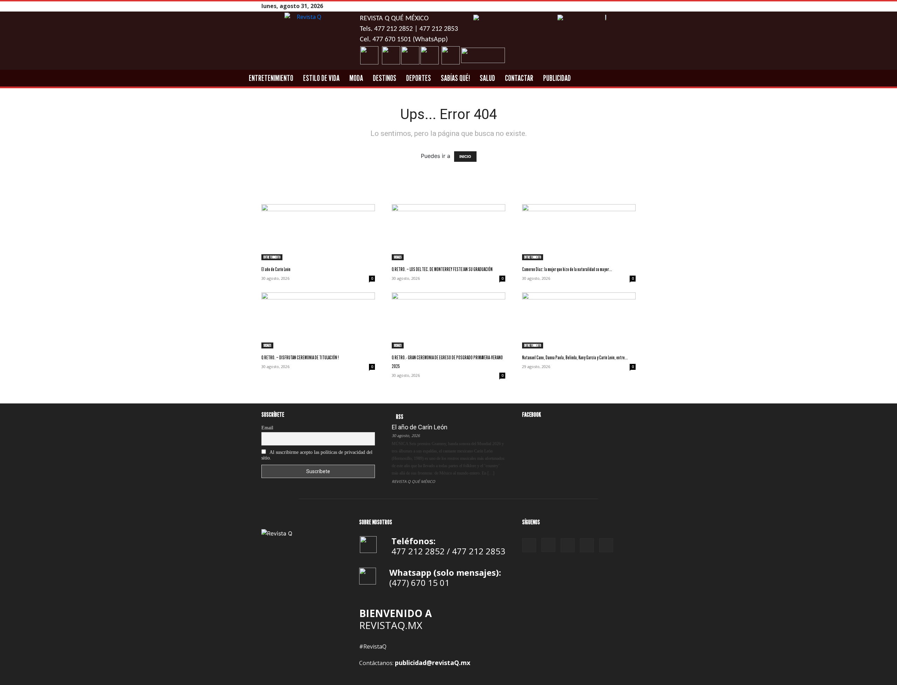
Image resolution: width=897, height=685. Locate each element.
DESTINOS (384, 78)
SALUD (487, 78)
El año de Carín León (275, 269)
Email (267, 427)
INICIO (465, 156)
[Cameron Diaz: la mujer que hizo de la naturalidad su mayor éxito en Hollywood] (579, 232)
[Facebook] (597, 6)
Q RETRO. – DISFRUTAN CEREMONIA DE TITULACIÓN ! (300, 357)
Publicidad (557, 78)
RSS (399, 416)
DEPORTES (418, 78)
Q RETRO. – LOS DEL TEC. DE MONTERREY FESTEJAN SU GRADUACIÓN (442, 269)
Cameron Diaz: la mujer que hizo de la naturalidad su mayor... (567, 269)
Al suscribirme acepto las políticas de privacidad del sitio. (316, 455)
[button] (673, 78)
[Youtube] (632, 6)
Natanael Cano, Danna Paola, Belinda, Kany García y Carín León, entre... (575, 357)
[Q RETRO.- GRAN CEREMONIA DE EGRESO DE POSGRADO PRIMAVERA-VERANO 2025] (448, 320)
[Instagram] (605, 6)
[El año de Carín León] (318, 232)
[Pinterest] (614, 6)
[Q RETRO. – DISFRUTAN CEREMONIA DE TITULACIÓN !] (318, 320)
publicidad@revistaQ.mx (432, 662)
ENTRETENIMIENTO (271, 78)
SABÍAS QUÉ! (455, 78)
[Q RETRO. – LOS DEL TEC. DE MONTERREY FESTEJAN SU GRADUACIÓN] (448, 232)
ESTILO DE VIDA (321, 78)
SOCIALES (398, 257)
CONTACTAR (519, 78)
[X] (623, 6)
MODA (356, 78)
